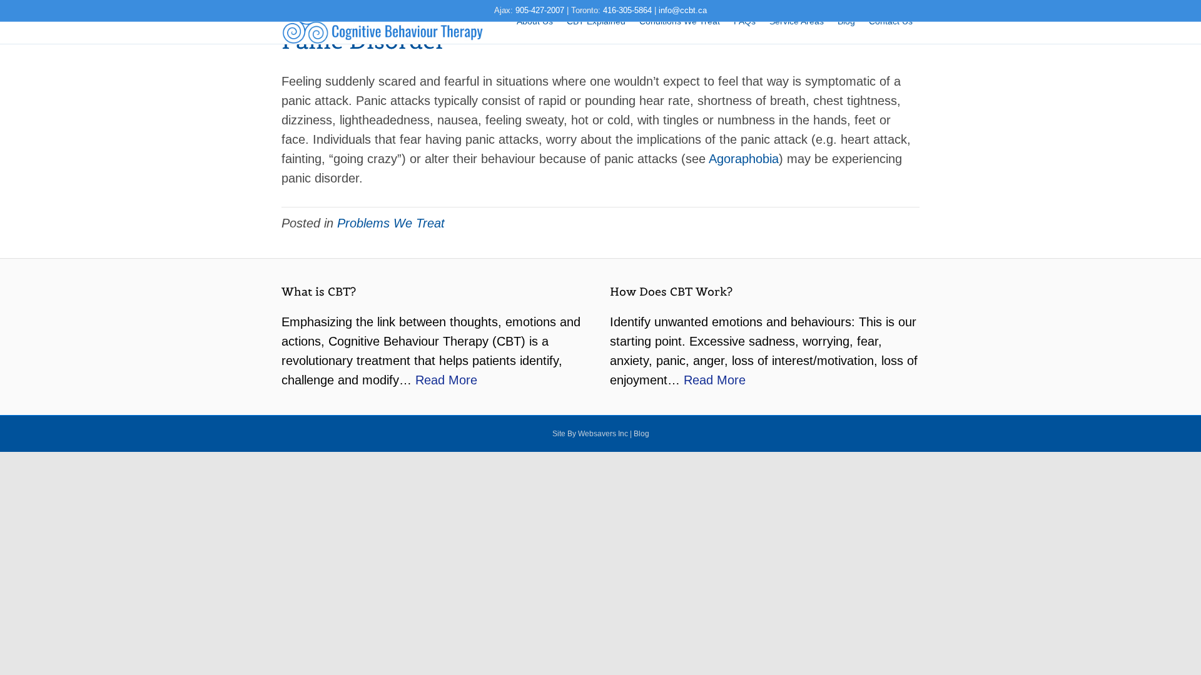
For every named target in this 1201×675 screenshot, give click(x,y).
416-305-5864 (627, 10)
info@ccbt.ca (683, 10)
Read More (446, 380)
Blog (641, 433)
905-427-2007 (539, 10)
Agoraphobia (744, 159)
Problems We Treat (391, 223)
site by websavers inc (590, 433)
